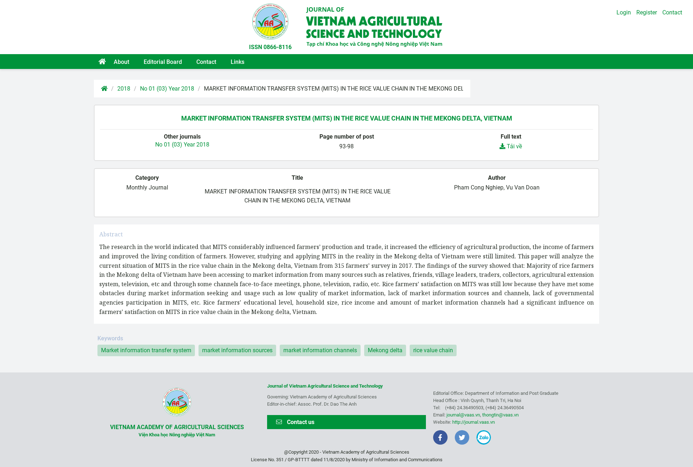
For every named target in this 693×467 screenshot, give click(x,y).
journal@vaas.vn (463, 415)
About (121, 61)
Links (237, 61)
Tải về (513, 146)
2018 (123, 88)
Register (646, 12)
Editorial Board (163, 61)
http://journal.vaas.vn (473, 422)
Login (623, 12)
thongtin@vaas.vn (500, 415)
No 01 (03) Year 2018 (167, 88)
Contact (206, 61)
